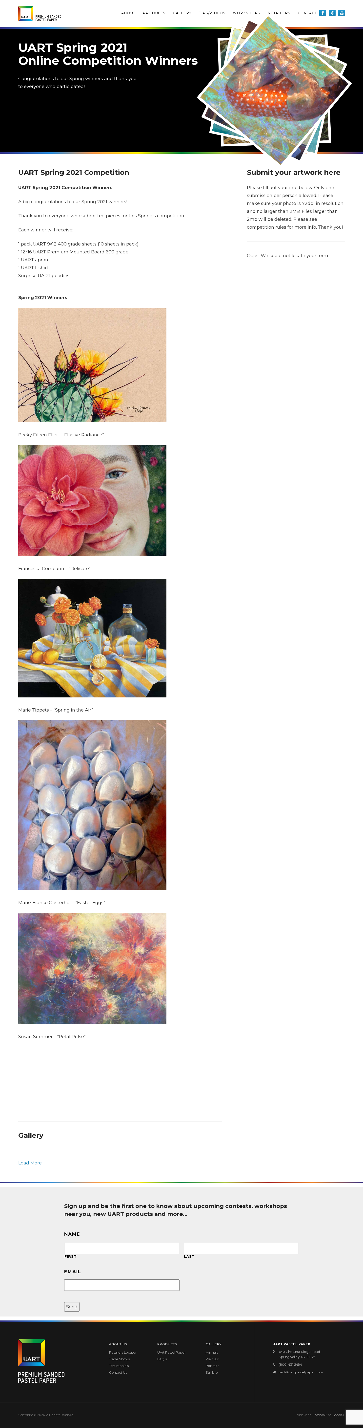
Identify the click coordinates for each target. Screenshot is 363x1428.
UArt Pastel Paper (171, 1352)
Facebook (319, 1415)
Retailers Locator (123, 1352)
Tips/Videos (212, 13)
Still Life (212, 1372)
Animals (212, 1352)
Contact (307, 13)
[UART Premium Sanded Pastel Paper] (39, 13)
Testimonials (119, 1366)
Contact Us (118, 1372)
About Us (118, 1344)
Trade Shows (119, 1359)
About (128, 13)
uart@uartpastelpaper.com (301, 1372)
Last (189, 1256)
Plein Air (212, 1359)
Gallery (182, 13)
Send (72, 1307)
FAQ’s (162, 1359)
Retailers (279, 13)
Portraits (212, 1366)
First (70, 1256)
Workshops (246, 13)
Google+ (338, 1415)
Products (154, 13)
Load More (30, 1163)
